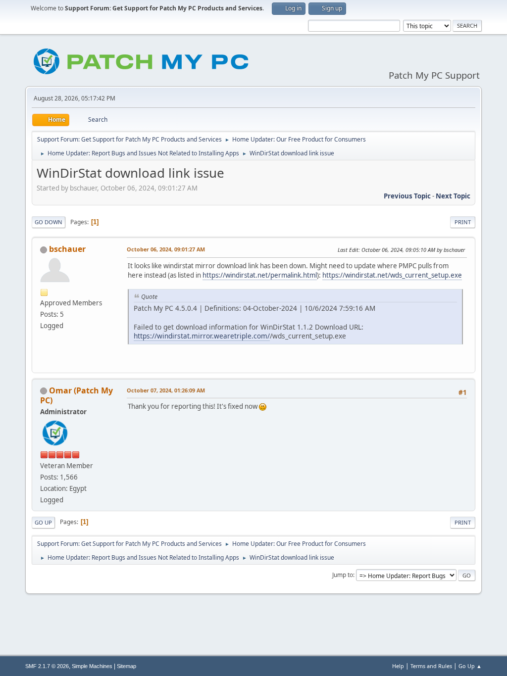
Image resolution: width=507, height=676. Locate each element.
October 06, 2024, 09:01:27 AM (166, 249)
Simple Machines (92, 666)
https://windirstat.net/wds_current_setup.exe (392, 275)
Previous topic (407, 196)
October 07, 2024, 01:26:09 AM (166, 390)
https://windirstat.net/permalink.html (260, 275)
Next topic (453, 196)
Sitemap (126, 666)
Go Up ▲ (470, 666)
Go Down (48, 222)
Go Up (43, 522)
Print (463, 222)
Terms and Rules (431, 666)
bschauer (67, 248)
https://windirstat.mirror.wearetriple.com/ (202, 335)
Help (398, 666)
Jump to (342, 575)
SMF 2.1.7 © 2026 (47, 666)
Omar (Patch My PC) (76, 395)
